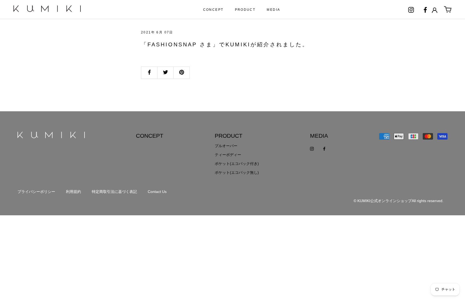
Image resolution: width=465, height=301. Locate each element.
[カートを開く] (448, 10)
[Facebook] (425, 9)
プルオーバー (226, 146)
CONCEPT (213, 10)
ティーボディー (228, 155)
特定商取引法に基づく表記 (114, 191)
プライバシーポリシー (36, 191)
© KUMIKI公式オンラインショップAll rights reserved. (398, 201)
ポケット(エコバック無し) (237, 172)
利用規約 (73, 191)
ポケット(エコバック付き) (237, 163)
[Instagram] (411, 9)
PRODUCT (245, 10)
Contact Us (157, 191)
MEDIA (273, 10)
